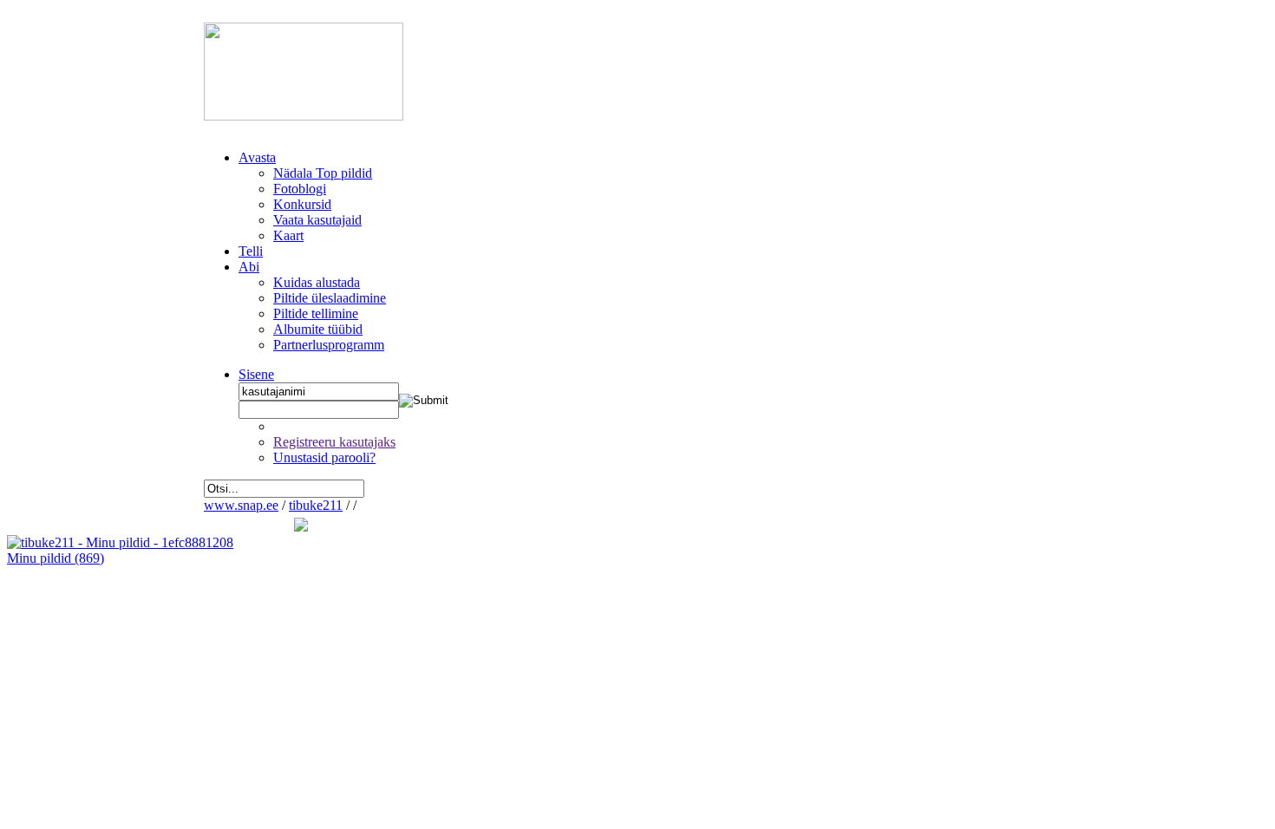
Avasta (257, 157)
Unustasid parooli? (324, 457)
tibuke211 (316, 505)
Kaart (288, 235)
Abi (249, 266)
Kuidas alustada (316, 282)
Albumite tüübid (318, 329)
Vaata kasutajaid (317, 219)
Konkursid (302, 204)
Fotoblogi (299, 188)
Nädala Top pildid (322, 173)
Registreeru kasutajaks (334, 441)
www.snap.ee (241, 505)
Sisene (256, 374)
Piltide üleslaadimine (329, 297)
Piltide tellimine (315, 313)
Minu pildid (55, 558)
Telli (251, 251)
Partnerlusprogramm (328, 344)
